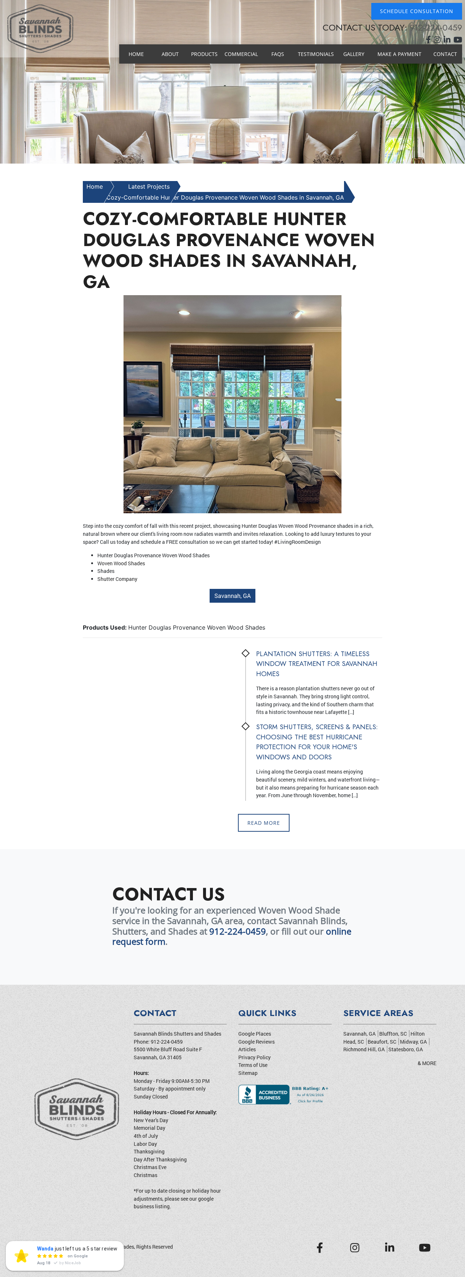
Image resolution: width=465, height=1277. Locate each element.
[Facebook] (430, 40)
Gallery (353, 54)
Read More (263, 822)
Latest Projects (149, 186)
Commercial (241, 54)
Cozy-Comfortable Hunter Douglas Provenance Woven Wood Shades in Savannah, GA (225, 197)
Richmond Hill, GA (364, 1049)
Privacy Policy (254, 1057)
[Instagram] (439, 40)
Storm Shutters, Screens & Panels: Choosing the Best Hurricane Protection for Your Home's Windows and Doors (317, 742)
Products (204, 54)
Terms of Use (252, 1064)
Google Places (254, 1033)
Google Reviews (256, 1041)
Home (136, 54)
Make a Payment (399, 54)
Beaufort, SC (382, 1041)
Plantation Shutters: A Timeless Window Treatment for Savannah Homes (316, 664)
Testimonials (316, 54)
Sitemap (248, 1072)
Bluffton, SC (393, 1033)
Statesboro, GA (405, 1049)
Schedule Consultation (416, 11)
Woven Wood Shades (121, 563)
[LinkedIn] (448, 40)
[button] (35, 82)
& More (427, 1063)
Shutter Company (117, 578)
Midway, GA (413, 1041)
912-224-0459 (436, 27)
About (170, 54)
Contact (445, 54)
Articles (247, 1049)
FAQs (277, 54)
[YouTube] (457, 40)
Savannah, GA (232, 595)
